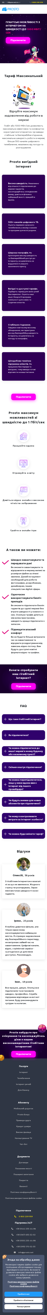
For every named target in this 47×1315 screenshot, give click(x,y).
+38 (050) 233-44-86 (25, 1240)
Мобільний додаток (23, 1108)
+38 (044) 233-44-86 (25, 1229)
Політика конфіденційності (23, 1192)
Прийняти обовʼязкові (23, 1300)
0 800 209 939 (37, 2)
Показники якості (23, 1168)
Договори (23, 1162)
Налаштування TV (23, 1138)
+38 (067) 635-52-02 (26, 1235)
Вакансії (23, 1186)
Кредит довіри (23, 1126)
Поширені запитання (24, 1174)
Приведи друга (23, 1120)
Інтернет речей (23, 1084)
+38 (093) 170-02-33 (25, 1246)
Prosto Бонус (23, 1114)
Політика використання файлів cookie (23, 1198)
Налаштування (23, 1307)
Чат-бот (23, 1144)
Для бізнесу (23, 1090)
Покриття (23, 1180)
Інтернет (23, 1072)
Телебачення (23, 1078)
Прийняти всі (24, 1294)
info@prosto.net (25, 1252)
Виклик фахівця (23, 1132)
